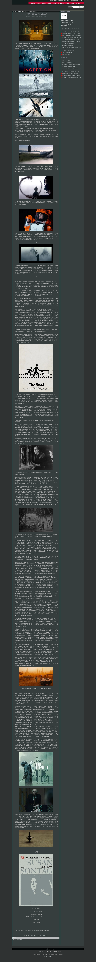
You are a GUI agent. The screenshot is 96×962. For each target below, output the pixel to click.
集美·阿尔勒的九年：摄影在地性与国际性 (70, 28)
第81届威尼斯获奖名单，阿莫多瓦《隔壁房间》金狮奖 (72, 20)
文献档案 (49, 3)
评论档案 (72, 3)
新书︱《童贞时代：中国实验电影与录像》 (70, 31)
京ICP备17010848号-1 (48, 956)
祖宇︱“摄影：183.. (44, 935)
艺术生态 (78, 3)
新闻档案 (38, 3)
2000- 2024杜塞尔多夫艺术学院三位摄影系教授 (70, 24)
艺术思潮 (54, 3)
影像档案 (19, 11)
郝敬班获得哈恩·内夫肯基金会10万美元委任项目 (71, 47)
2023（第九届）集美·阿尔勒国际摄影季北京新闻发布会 (73, 37)
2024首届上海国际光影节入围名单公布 (69, 22)
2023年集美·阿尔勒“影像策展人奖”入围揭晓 (70, 39)
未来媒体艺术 (61, 3)
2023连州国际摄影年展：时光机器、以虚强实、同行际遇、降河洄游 (75, 33)
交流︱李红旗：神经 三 (66, 54)
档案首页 (33, 3)
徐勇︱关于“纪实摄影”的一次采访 (68, 52)
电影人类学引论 (64, 25)
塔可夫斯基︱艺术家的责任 (67, 45)
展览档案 (44, 3)
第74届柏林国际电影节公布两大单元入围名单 (71, 41)
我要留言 (20, 939)
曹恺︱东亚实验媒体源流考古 (68, 43)
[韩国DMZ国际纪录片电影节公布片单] (64, 18)
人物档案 (67, 3)
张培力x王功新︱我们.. (31, 935)
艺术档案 (14, 11)
